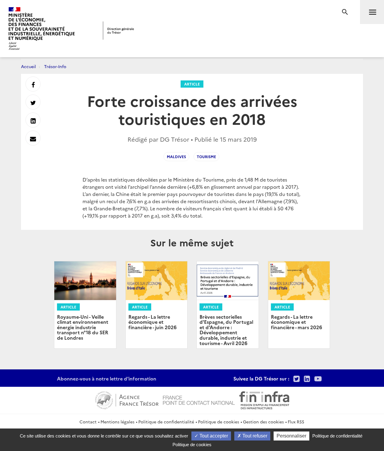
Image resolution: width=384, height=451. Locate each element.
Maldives (176, 156)
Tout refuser (254, 435)
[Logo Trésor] (118, 30)
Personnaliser (291, 435)
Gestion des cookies (263, 422)
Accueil (28, 66)
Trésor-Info (55, 66)
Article (192, 83)
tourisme (206, 156)
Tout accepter (213, 435)
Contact (88, 422)
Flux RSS (296, 422)
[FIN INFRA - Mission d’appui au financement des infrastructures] (264, 399)
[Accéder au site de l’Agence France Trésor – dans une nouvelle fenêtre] (126, 399)
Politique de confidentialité (166, 422)
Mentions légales (117, 422)
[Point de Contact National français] (199, 399)
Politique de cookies (218, 422)
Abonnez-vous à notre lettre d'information (106, 378)
